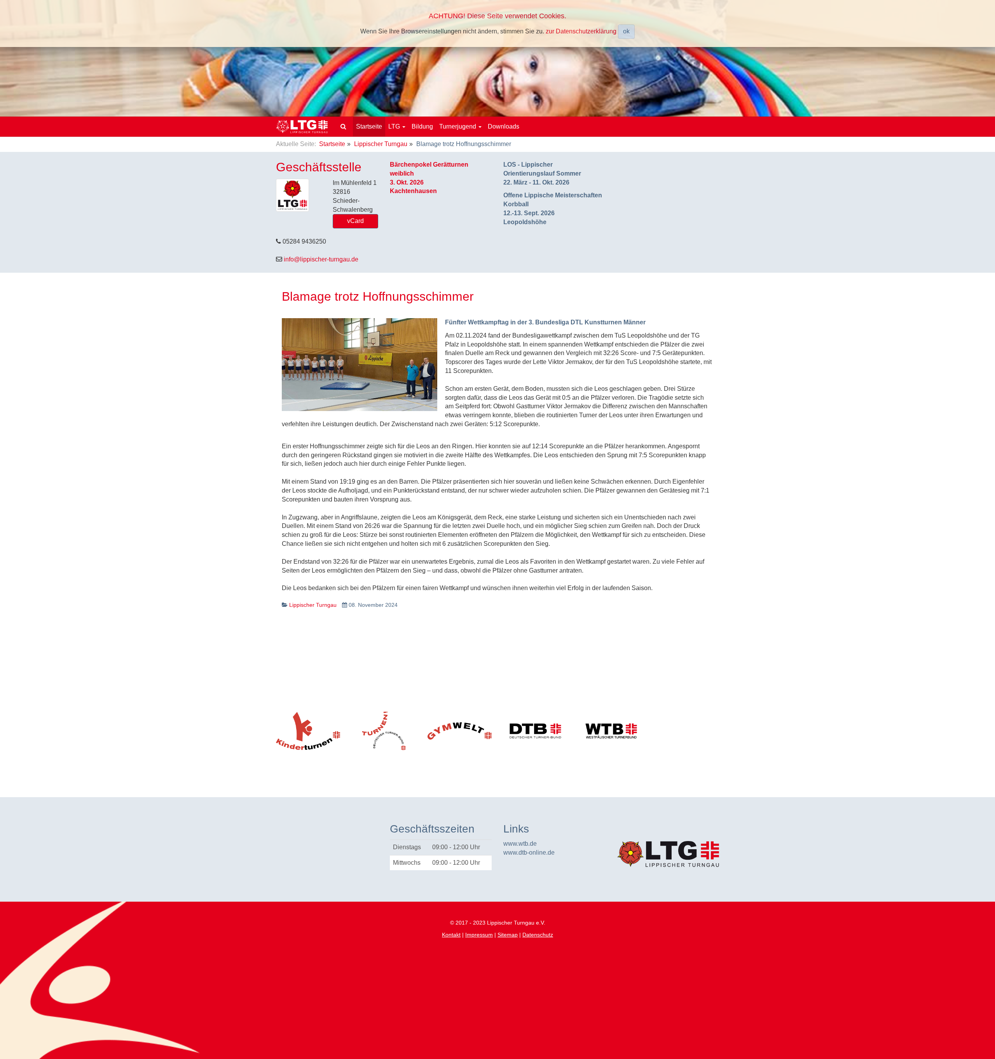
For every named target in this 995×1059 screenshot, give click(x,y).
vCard (355, 221)
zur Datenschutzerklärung (581, 31)
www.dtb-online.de (529, 852)
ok (626, 31)
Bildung (422, 126)
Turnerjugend (458, 126)
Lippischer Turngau (380, 144)
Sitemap (508, 935)
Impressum (479, 935)
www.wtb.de (520, 843)
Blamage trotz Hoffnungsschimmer (378, 296)
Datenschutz (537, 935)
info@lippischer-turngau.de (321, 259)
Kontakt (451, 935)
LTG (394, 126)
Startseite (369, 126)
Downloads (503, 126)
